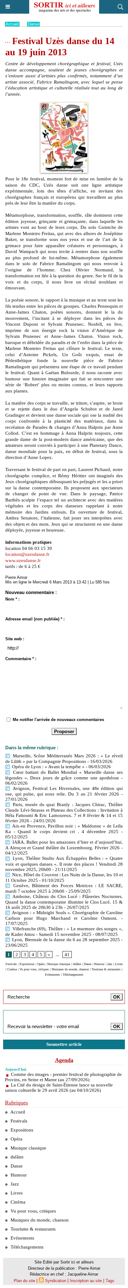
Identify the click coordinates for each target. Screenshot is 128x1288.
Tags (110, 1280)
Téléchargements (73, 974)
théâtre (77, 964)
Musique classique (58, 964)
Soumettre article (64, 1044)
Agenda (64, 1060)
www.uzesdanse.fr (23, 560)
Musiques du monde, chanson (70, 969)
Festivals (11, 964)
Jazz (109, 964)
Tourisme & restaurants (106, 969)
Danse (33, 24)
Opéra (40, 964)
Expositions (27, 964)
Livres (119, 964)
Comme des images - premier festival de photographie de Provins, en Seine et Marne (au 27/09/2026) (63, 1077)
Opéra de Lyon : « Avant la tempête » (48, 766)
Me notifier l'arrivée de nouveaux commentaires (58, 719)
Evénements (52, 974)
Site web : (14, 639)
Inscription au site (86, 1280)
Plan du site (24, 1280)
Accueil (12, 24)
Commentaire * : (20, 658)
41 (67, 954)
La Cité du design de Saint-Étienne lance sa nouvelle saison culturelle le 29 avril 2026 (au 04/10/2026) (59, 1087)
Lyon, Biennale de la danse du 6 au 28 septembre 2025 (65, 939)
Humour (99, 964)
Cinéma (12, 969)
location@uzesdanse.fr (27, 554)
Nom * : (12, 599)
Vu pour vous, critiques (34, 969)
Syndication (55, 1280)
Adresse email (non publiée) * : (35, 619)
